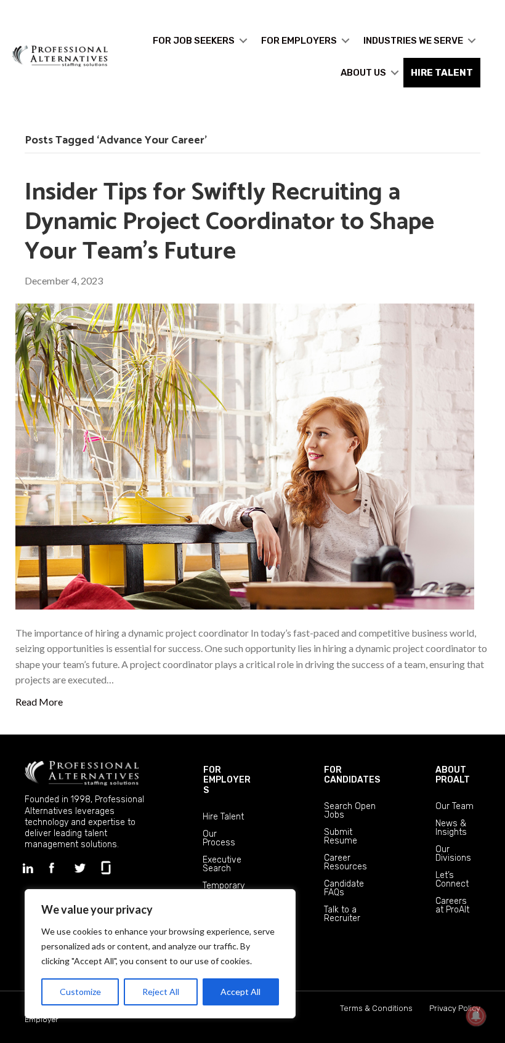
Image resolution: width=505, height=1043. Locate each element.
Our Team (454, 806)
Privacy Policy (454, 1008)
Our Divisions (453, 853)
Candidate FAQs (344, 888)
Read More (39, 701)
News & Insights (451, 827)
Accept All (240, 991)
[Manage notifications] (476, 1016)
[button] (243, 41)
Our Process (219, 838)
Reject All (160, 991)
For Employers (299, 40)
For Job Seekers (194, 40)
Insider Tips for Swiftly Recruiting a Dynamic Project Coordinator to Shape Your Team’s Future (229, 222)
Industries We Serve (413, 40)
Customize (80, 991)
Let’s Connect (452, 879)
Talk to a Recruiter (342, 914)
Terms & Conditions (376, 1008)
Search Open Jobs (350, 810)
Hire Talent (223, 816)
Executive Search (222, 864)
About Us (363, 72)
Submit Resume (340, 836)
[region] (160, 953)
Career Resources (345, 862)
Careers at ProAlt (452, 905)
